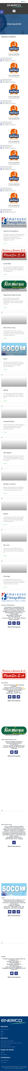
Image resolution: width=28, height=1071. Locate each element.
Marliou (5, 514)
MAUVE (5, 390)
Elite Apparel (7, 453)
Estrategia (6, 576)
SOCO (5, 359)
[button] (2, 12)
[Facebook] (9, 623)
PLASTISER (7, 264)
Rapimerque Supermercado (12, 295)
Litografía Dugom (8, 421)
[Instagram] (14, 697)
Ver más (5, 243)
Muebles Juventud (9, 484)
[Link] (18, 623)
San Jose (6, 545)
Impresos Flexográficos (10, 231)
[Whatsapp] (14, 623)
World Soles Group (9, 328)
